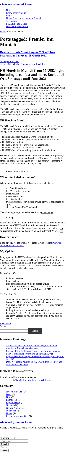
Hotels (9, 413)
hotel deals (41, 64)
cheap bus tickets (14, 391)
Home (3, 31)
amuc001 (7, 64)
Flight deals (11, 400)
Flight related (12, 402)
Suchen (3, 326)
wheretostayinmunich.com (16, 4)
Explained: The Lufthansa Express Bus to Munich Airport (33, 351)
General (10, 405)
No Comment (23, 64)
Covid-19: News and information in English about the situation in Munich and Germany (31, 347)
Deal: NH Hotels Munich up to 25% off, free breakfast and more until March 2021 (27, 54)
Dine (8, 397)
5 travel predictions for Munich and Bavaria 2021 (29, 353)
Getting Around (13, 408)
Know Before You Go (16, 416)
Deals (33, 64)
